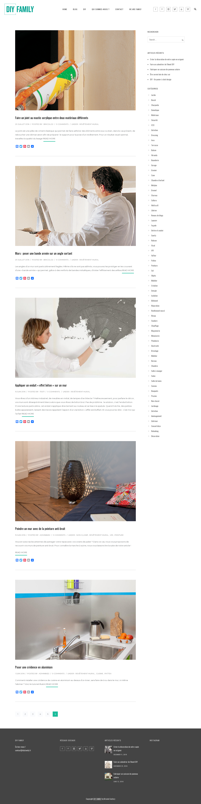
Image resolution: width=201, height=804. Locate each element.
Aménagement (156, 416)
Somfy (153, 235)
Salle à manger (156, 370)
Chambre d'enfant (157, 180)
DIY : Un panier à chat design (160, 79)
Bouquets (154, 390)
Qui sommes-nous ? (100, 9)
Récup (153, 315)
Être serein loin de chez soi (160, 74)
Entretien (154, 130)
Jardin (153, 95)
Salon (153, 375)
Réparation (155, 305)
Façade (153, 225)
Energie (154, 290)
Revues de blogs (157, 215)
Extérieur (154, 421)
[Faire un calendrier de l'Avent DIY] (108, 764)
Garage (154, 165)
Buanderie (155, 160)
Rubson (154, 240)
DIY (84, 9)
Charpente (155, 105)
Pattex (107, 673)
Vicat (153, 245)
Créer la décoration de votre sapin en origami (167, 59)
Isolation (154, 295)
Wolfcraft (154, 205)
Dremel (154, 190)
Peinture (119, 535)
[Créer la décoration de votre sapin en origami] (108, 749)
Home (65, 9)
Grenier (154, 170)
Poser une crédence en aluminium (34, 667)
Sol (152, 270)
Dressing (154, 135)
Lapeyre (154, 220)
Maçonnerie (155, 330)
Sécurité (154, 120)
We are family (135, 9)
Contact (119, 9)
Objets (153, 275)
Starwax (154, 195)
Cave (153, 175)
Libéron (154, 210)
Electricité (155, 345)
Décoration (155, 436)
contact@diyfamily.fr (23, 750)
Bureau (154, 360)
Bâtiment (154, 300)
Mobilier (154, 280)
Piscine (154, 395)
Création (154, 285)
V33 (111, 535)
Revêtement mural (89, 124)
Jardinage (154, 406)
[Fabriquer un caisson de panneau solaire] (108, 776)
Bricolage (154, 350)
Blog (75, 9)
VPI (152, 250)
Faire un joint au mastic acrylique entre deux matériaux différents (51, 118)
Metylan (154, 185)
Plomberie (155, 340)
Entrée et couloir (157, 230)
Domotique (155, 110)
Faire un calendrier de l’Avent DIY (162, 64)
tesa (153, 140)
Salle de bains (156, 380)
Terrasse (154, 145)
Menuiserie (155, 335)
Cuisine (99, 673)
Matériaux (155, 115)
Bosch (153, 100)
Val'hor (153, 255)
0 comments (62, 124)
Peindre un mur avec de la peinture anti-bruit (40, 528)
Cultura (154, 200)
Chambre (154, 365)
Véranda (154, 155)
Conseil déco (156, 426)
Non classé (82, 535)
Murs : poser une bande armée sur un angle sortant (43, 253)
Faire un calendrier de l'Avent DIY (126, 761)
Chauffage (155, 325)
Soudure (154, 320)
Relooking (154, 431)
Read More (49, 138)
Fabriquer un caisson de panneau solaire (165, 69)
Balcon (153, 150)
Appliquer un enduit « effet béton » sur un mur (41, 385)
